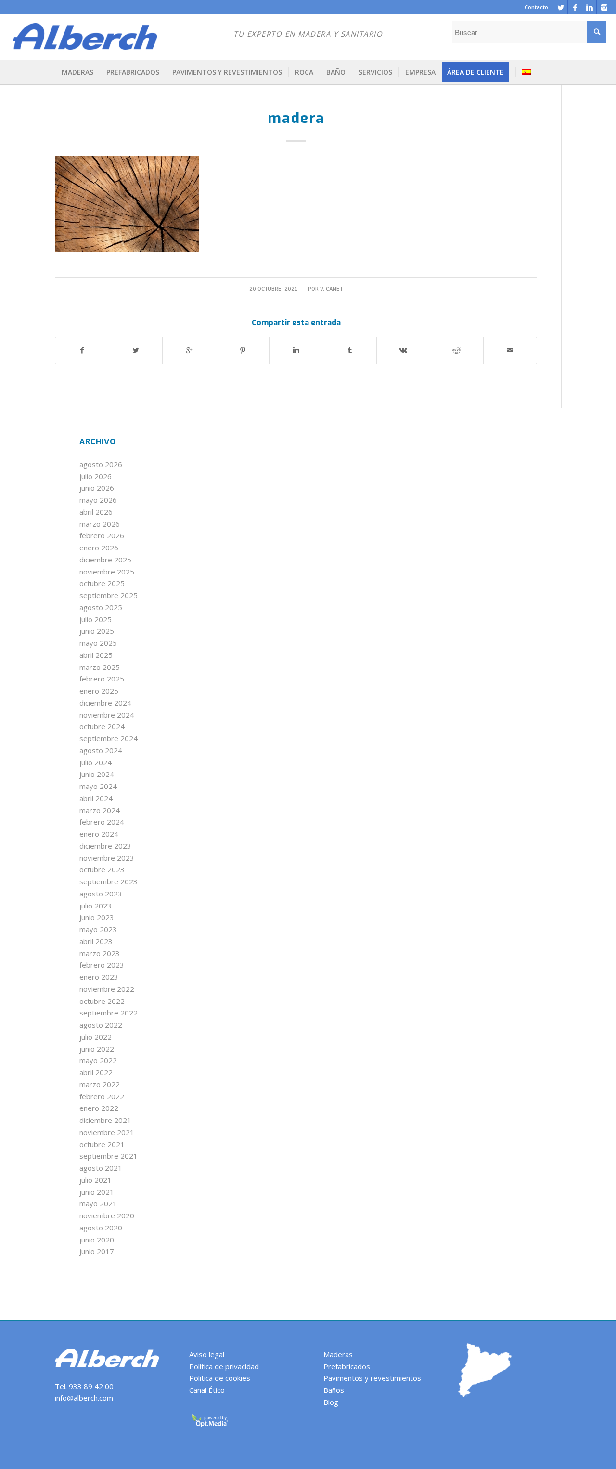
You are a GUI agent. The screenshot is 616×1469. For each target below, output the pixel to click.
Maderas (338, 1354)
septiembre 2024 (108, 738)
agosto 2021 (100, 1168)
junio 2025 (96, 631)
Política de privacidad (224, 1366)
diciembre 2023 (105, 846)
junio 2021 (96, 1192)
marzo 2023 (99, 953)
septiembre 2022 (108, 1012)
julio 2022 (95, 1037)
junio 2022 (96, 1049)
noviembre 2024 (106, 715)
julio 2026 (95, 476)
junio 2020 (96, 1239)
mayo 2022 (98, 1060)
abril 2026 (96, 512)
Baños (333, 1390)
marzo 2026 (99, 524)
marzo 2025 (99, 667)
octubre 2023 (102, 869)
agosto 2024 (100, 750)
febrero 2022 (101, 1096)
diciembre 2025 (105, 559)
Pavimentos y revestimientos (372, 1378)
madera (296, 118)
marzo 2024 (99, 810)
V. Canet (331, 289)
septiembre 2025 (108, 595)
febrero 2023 (101, 965)
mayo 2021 (98, 1203)
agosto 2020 (100, 1227)
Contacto (536, 7)
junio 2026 (96, 488)
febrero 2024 (101, 822)
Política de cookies (219, 1378)
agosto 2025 (100, 607)
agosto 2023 (100, 893)
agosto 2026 (100, 464)
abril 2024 (96, 798)
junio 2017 (96, 1251)
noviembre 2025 (106, 571)
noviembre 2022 (106, 989)
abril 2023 (96, 941)
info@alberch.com (84, 1397)
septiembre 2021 (108, 1156)
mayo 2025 (98, 643)
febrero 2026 (101, 535)
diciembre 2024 (105, 703)
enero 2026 (98, 547)
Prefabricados (346, 1366)
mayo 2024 (98, 786)
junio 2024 (96, 774)
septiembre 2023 (108, 881)
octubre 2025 (102, 583)
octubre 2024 (102, 726)
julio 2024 (95, 762)
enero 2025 (98, 690)
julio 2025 (95, 619)
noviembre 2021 (106, 1132)
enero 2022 (98, 1108)
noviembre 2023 (106, 858)
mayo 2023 (98, 929)
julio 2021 (95, 1180)
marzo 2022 (99, 1084)
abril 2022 (96, 1072)
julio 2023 (95, 905)
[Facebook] (575, 7)
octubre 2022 (102, 1001)
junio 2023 (96, 917)
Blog (330, 1402)
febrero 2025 (101, 678)
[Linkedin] (589, 7)
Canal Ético (207, 1390)
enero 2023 (98, 977)
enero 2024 (98, 834)
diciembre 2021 (105, 1120)
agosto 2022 (100, 1024)
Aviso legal (206, 1354)
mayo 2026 (98, 500)
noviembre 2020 (106, 1215)
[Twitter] (560, 7)
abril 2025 (96, 655)
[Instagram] (604, 7)
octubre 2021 (102, 1144)
